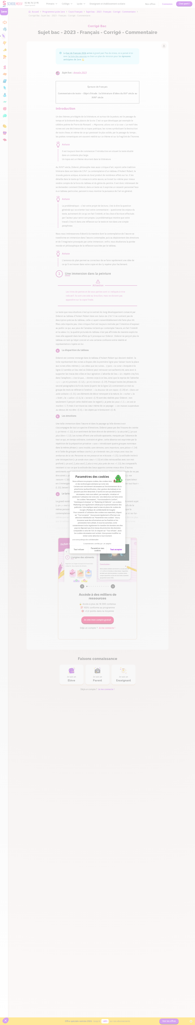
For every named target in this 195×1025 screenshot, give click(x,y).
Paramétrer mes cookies (97, 549)
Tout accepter (116, 549)
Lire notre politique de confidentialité (85, 540)
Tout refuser (79, 549)
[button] (5, 1020)
